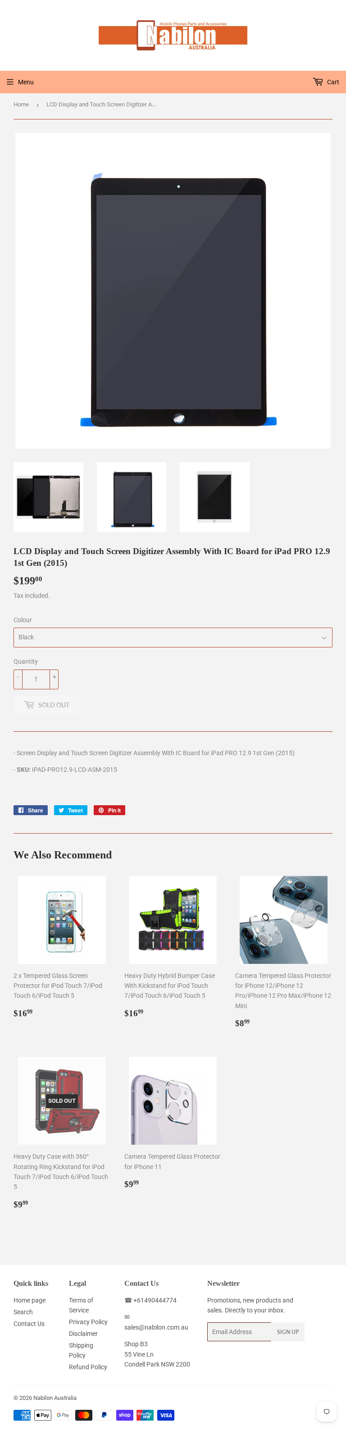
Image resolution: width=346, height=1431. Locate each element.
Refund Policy (88, 1367)
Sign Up (288, 1332)
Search (23, 1312)
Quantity (26, 661)
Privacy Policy (88, 1322)
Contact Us (29, 1323)
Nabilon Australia (55, 1397)
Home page (30, 1300)
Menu (26, 82)
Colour (23, 620)
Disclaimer (83, 1333)
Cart (332, 82)
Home (21, 104)
